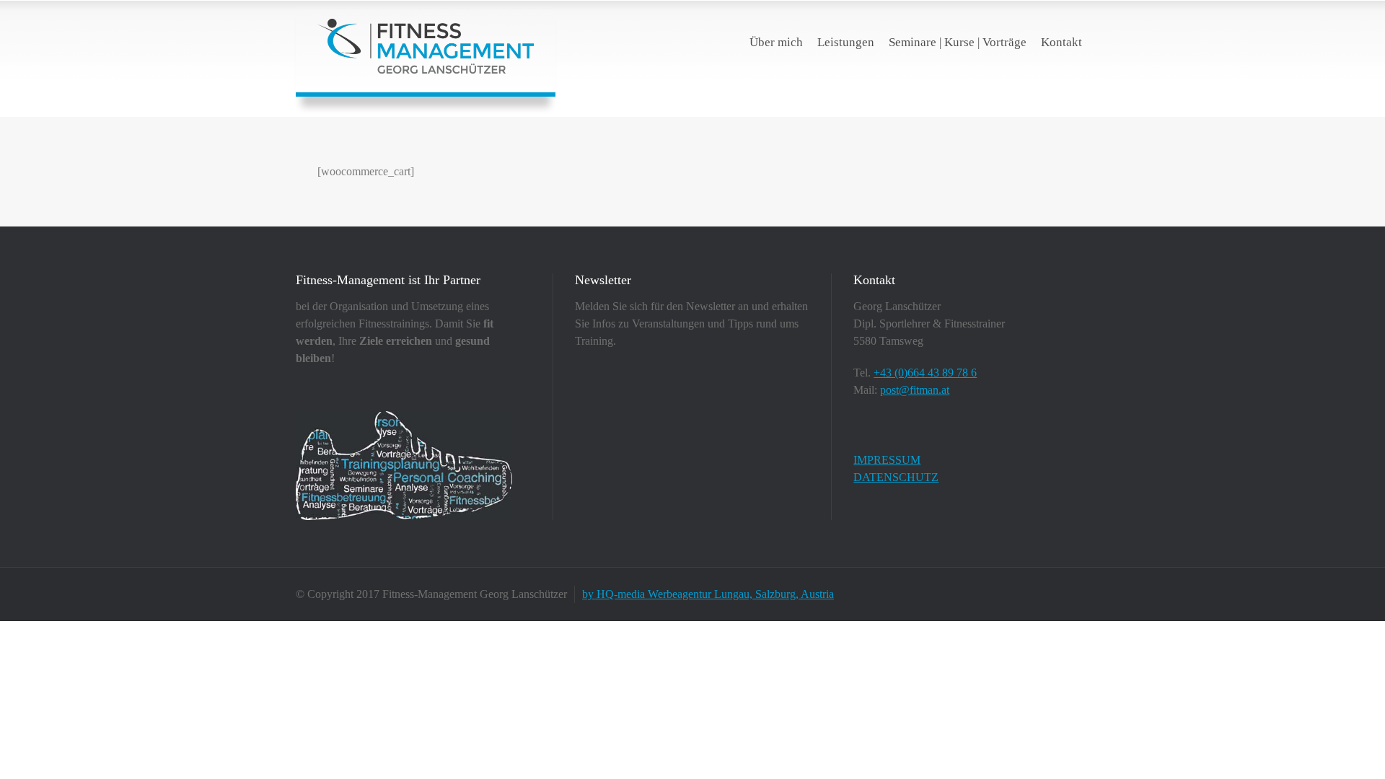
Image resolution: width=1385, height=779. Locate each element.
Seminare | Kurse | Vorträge (957, 42)
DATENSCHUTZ (895, 477)
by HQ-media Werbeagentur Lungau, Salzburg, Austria (708, 594)
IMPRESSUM (886, 460)
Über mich (776, 42)
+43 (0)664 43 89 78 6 (925, 372)
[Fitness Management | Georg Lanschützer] (425, 46)
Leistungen (845, 42)
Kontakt (1061, 42)
